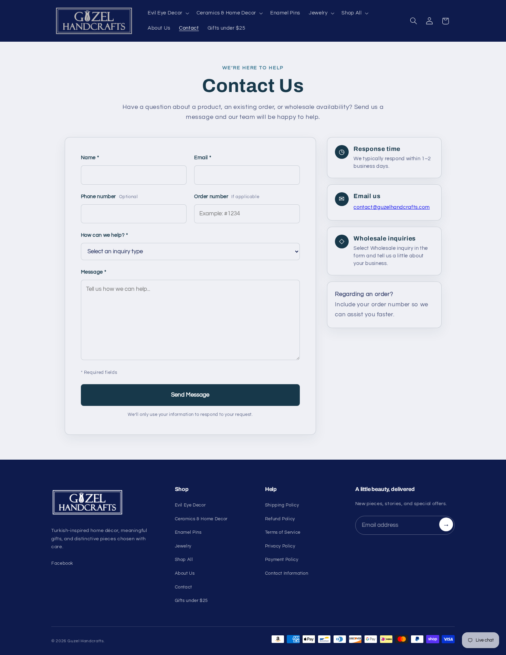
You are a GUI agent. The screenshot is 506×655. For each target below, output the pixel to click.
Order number (226, 196)
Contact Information (286, 573)
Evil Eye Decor (190, 505)
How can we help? (104, 235)
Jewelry (183, 546)
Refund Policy (280, 518)
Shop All (184, 559)
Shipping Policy (282, 505)
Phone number (109, 196)
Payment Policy (281, 559)
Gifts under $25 (191, 600)
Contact (183, 587)
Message (94, 272)
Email (202, 157)
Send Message (190, 395)
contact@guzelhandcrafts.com (392, 207)
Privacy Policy (280, 546)
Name (90, 157)
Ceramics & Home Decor (201, 518)
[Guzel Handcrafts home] (104, 502)
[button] (167, 13)
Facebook (62, 563)
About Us (185, 573)
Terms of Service (283, 532)
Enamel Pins (188, 532)
